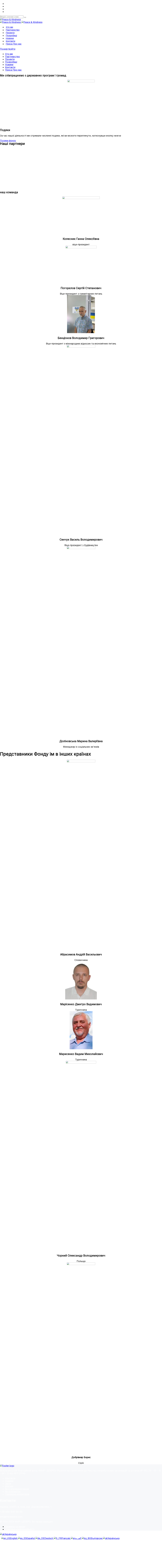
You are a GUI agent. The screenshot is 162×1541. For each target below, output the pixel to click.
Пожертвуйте (7, 49)
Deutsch (49, 1538)
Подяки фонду (8, 140)
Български (97, 1538)
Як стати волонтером (17, 1489)
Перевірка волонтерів (17, 1494)
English (14, 1538)
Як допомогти (12, 1491)
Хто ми (9, 27)
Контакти (10, 41)
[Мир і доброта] (10, 19)
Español (30, 1538)
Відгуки (9, 1486)
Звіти (8, 1483)
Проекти (10, 32)
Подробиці (11, 35)
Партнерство (12, 30)
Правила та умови (15, 1526)
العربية (78, 1538)
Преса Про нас (14, 44)
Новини (10, 38)
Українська (10, 1534)
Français (66, 1538)
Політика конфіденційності (19, 1529)
